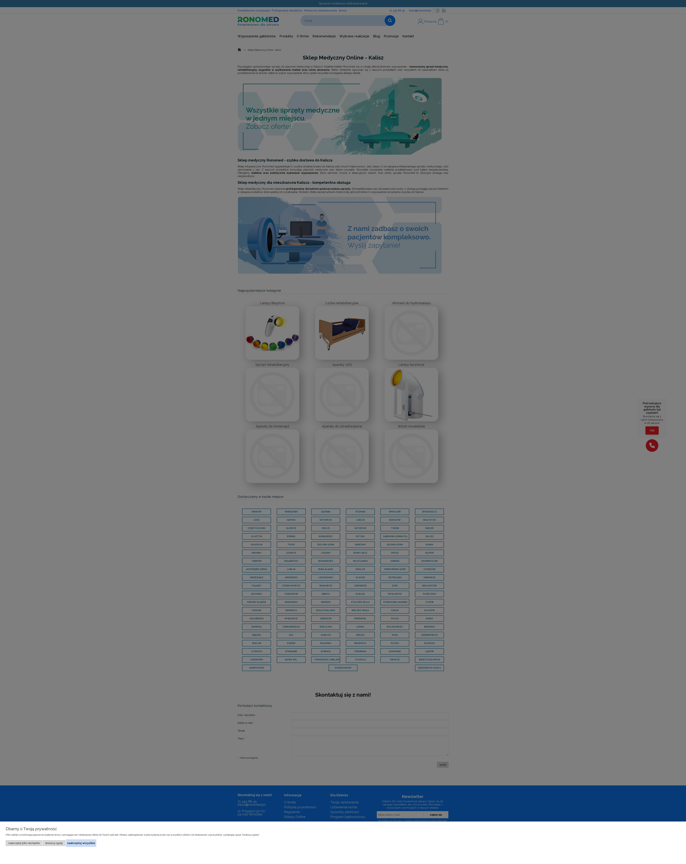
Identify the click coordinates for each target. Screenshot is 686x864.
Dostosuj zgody (54, 843)
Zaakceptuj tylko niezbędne (24, 843)
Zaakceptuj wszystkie (81, 843)
